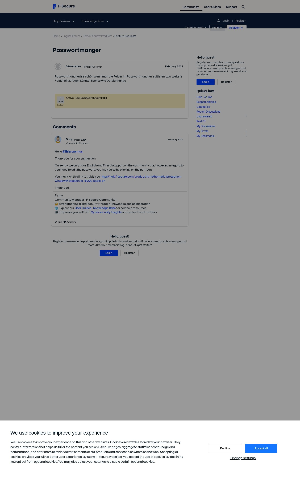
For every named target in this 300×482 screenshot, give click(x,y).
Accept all (261, 448)
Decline (225, 448)
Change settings (243, 458)
